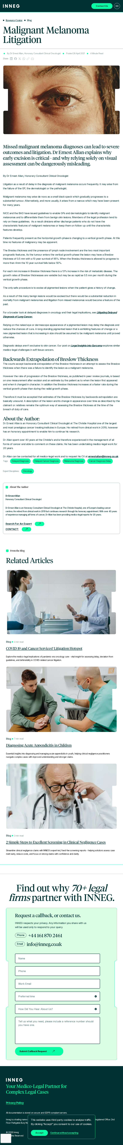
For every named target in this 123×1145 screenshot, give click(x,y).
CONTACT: (12, 529)
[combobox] (57, 1009)
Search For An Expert (19, 523)
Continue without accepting (64, 1133)
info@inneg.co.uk (44, 944)
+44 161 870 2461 (45, 935)
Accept (39, 1132)
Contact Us (102, 6)
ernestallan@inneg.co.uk (103, 456)
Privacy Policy (15, 1102)
